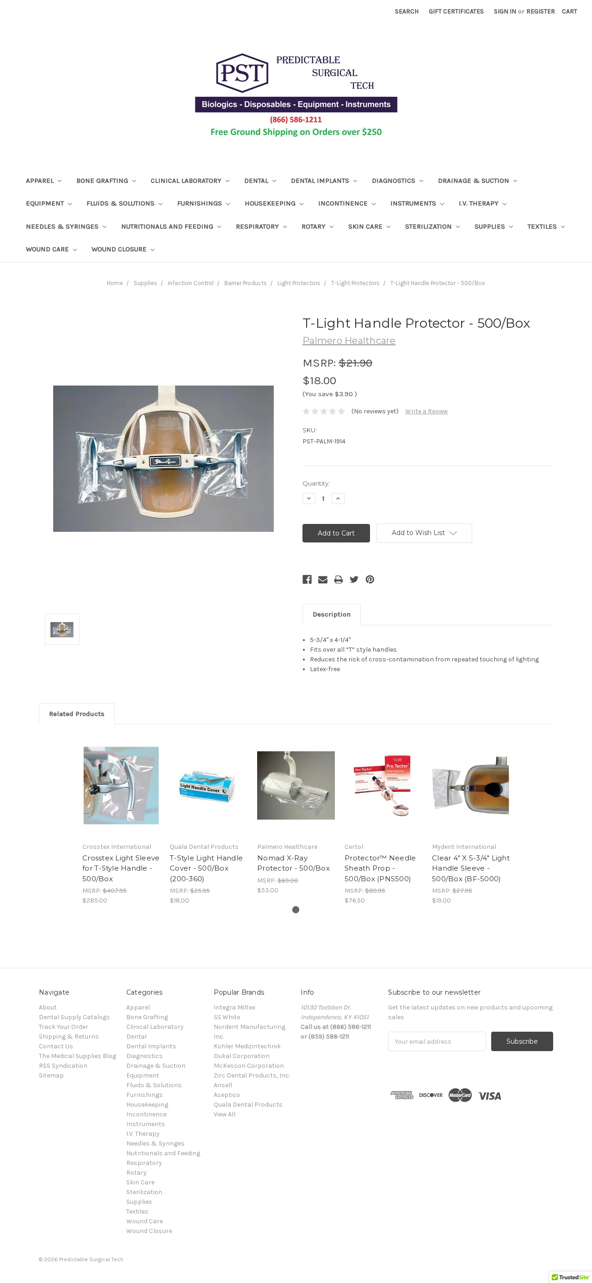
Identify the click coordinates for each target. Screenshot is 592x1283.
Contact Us (56, 1046)
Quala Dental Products (248, 1105)
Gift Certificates (456, 11)
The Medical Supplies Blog (77, 1056)
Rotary (314, 226)
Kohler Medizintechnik (247, 1046)
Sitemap (51, 1075)
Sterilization (429, 226)
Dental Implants (321, 180)
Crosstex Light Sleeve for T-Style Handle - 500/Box (121, 868)
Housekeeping (271, 203)
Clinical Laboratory (187, 180)
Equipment (46, 203)
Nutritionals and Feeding (168, 226)
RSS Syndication (63, 1066)
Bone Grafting (103, 180)
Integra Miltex (234, 1007)
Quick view (121, 785)
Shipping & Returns (69, 1036)
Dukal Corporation (242, 1056)
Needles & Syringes (63, 226)
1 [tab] (295, 909)
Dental (257, 180)
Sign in (505, 11)
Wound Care (48, 249)
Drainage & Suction (474, 180)
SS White (227, 1017)
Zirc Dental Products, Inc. (252, 1075)
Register (540, 11)
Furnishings (200, 203)
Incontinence (344, 203)
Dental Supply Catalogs (74, 1017)
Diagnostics (394, 180)
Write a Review (426, 411)
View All (224, 1114)
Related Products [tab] (77, 714)
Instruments (414, 203)
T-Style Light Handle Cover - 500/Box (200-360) (206, 868)
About (48, 1007)
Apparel (41, 180)
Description (332, 614)
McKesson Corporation (249, 1066)
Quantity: (316, 483)
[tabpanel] (121, 819)
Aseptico (227, 1095)
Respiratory (258, 226)
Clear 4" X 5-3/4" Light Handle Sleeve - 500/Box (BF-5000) (471, 868)
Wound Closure (120, 249)
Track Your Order (63, 1027)
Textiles (543, 226)
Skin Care (366, 226)
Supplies (491, 226)
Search (407, 11)
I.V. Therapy (479, 203)
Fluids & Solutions (121, 203)
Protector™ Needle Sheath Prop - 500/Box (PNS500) (380, 868)
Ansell (223, 1085)
